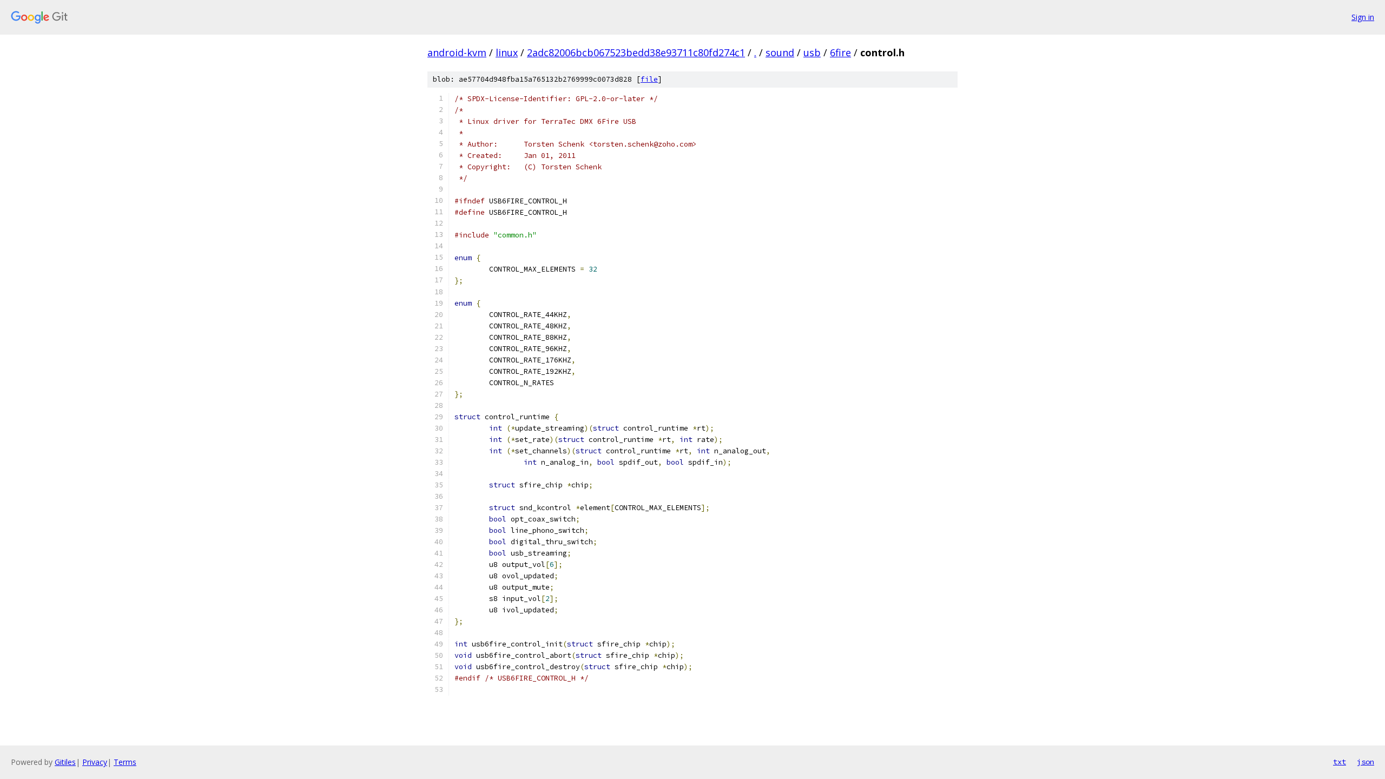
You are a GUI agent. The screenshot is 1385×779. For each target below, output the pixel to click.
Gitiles (65, 762)
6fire (840, 52)
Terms (125, 762)
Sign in (1362, 17)
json (1365, 762)
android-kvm (456, 52)
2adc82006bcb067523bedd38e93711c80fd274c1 (636, 52)
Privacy (94, 762)
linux (507, 52)
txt (1339, 762)
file (649, 79)
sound (780, 52)
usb (812, 52)
